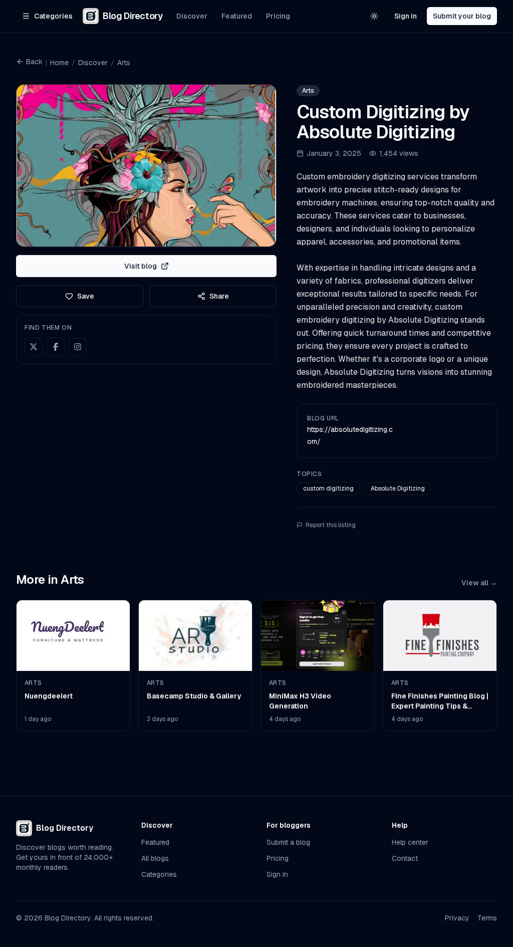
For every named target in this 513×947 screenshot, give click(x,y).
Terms (487, 917)
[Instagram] (78, 347)
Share (219, 296)
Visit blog (140, 266)
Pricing (278, 16)
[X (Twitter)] (34, 347)
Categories (159, 874)
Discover (191, 16)
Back (34, 61)
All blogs (155, 858)
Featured (236, 16)
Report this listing (331, 525)
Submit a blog (288, 842)
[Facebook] (56, 347)
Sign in (405, 16)
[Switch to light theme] (374, 16)
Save (85, 296)
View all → (479, 582)
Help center (410, 842)
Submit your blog (462, 16)
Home (59, 62)
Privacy (457, 917)
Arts (123, 62)
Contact (405, 858)
